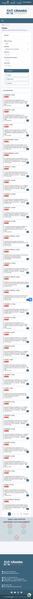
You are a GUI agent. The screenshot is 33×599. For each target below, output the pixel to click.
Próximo (26, 514)
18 (21, 514)
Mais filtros (10, 79)
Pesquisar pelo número (10, 57)
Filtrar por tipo (8, 41)
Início (3, 25)
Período (6, 35)
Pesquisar (10, 70)
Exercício (6, 52)
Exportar (9, 83)
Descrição (7, 63)
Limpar (9, 75)
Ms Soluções (10, 597)
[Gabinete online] (21, 592)
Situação (6, 46)
